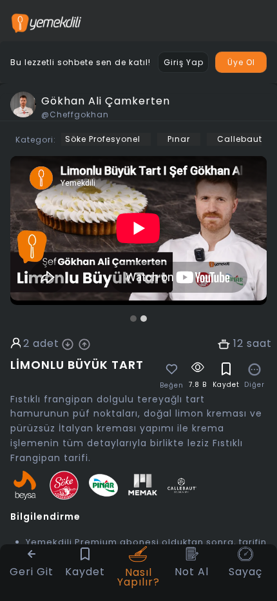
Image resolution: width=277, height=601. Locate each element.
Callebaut (239, 138)
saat (259, 344)
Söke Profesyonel (102, 138)
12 (238, 344)
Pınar (178, 138)
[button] (133, 318)
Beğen (172, 385)
